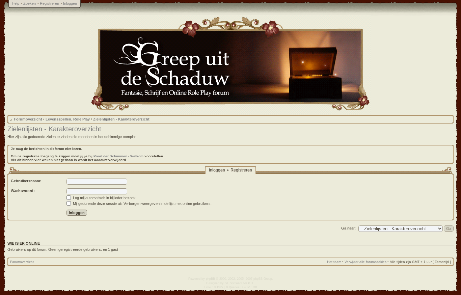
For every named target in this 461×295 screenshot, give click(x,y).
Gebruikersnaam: (26, 181)
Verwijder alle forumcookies (365, 262)
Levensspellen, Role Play (68, 119)
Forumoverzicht (28, 119)
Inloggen (70, 3)
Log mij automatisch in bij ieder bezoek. (104, 198)
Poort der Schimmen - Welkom (118, 156)
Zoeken (29, 3)
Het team (334, 262)
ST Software (233, 283)
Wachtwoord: (23, 191)
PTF (251, 283)
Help (15, 3)
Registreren (49, 3)
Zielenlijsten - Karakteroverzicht (121, 119)
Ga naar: (348, 228)
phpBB (210, 278)
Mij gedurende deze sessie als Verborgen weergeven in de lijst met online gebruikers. (142, 204)
